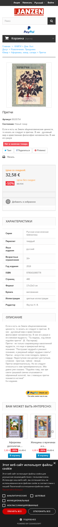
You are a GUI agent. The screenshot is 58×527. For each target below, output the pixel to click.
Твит (8, 150)
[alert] (29, 493)
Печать (11, 157)
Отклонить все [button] (41, 511)
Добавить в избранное (23, 202)
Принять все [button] (14, 511)
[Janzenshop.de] (29, 12)
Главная (6, 46)
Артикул (6, 119)
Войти (51, 2)
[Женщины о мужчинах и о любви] (43, 426)
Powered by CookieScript (29, 523)
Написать (27, 2)
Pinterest (40, 150)
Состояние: (8, 124)
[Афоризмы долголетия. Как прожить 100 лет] (14, 426)
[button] (29, 519)
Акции (17, 2)
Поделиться (23, 150)
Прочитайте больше (12, 489)
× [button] (54, 463)
